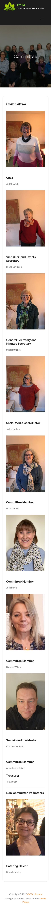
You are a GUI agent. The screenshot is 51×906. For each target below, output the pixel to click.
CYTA (21, 5)
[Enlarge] (41, 118)
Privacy (38, 894)
